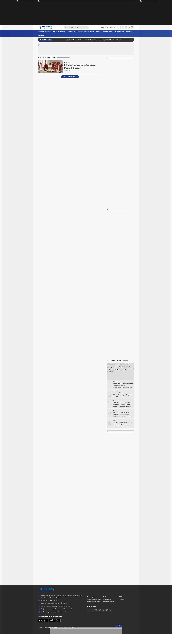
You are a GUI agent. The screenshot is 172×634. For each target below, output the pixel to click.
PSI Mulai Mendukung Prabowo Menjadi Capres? (79, 66)
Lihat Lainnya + (70, 77)
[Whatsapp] (96, 610)
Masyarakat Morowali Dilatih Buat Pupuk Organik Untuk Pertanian (122, 395)
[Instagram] (103, 610)
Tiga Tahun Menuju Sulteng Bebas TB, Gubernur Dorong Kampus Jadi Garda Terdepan (82, 40)
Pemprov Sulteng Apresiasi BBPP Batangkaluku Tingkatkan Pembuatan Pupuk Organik (122, 425)
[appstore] (43, 622)
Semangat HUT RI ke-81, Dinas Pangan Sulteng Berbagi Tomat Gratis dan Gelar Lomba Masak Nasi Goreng (122, 416)
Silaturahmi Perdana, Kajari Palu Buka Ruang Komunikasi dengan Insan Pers (123, 386)
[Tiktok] (110, 610)
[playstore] (55, 622)
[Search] (65, 27)
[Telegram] (99, 610)
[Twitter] (92, 610)
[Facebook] (88, 610)
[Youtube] (106, 610)
